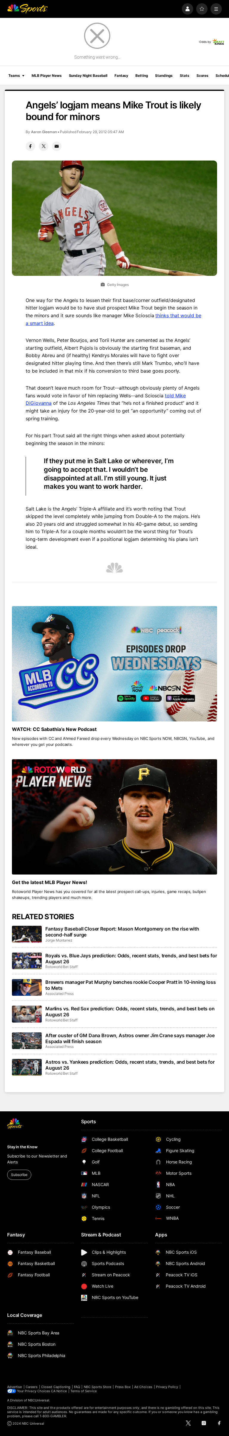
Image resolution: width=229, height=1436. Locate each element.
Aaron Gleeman (44, 132)
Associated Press (59, 993)
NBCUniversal (38, 1400)
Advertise (14, 1387)
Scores (202, 75)
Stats (184, 75)
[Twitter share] (43, 146)
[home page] (27, 9)
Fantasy (121, 75)
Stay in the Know (22, 1146)
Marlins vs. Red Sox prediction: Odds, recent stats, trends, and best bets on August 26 (130, 1012)
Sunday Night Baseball (88, 75)
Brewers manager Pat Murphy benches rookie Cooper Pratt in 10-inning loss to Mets (130, 985)
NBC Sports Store (98, 1387)
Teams (14, 75)
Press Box (123, 1387)
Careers (32, 1387)
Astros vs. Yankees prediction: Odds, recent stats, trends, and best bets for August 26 (130, 1065)
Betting (141, 75)
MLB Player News (46, 75)
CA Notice (59, 1391)
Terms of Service (83, 1391)
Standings (164, 75)
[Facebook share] (30, 146)
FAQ (77, 1387)
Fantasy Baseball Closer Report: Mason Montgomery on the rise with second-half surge (122, 932)
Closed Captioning (55, 1387)
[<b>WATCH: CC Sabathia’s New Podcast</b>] (114, 663)
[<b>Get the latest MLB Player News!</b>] (114, 817)
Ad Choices (143, 1387)
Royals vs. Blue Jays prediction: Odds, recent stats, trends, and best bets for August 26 (131, 958)
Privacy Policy (167, 1387)
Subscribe (19, 1174)
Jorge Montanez (58, 940)
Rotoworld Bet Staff (61, 966)
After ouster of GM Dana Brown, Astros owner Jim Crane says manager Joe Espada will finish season (130, 1038)
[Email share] (56, 146)
